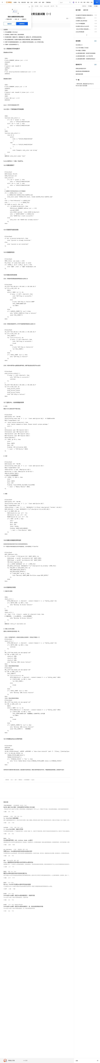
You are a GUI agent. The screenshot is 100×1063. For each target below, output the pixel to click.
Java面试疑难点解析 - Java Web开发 (84, 56)
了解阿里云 (48, 2)
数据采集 (20, 849)
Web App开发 (10, 860)
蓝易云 (5, 838)
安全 (18, 816)
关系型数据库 (26, 779)
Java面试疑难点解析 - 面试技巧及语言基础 (85, 53)
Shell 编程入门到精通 (81, 50)
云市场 (35, 2)
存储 (15, 816)
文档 (81, 2)
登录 (97, 2)
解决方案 (24, 2)
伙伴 (40, 2)
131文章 (25, 1060)
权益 (28, 2)
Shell (12, 779)
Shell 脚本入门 (79, 45)
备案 (84, 2)
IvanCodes (6, 816)
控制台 (88, 2)
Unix (21, 816)
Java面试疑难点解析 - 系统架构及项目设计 (85, 58)
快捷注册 (9, 23)
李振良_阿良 (11, 1060)
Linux (21, 827)
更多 (95, 41)
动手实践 (31, 6)
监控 (16, 779)
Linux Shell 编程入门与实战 (82, 47)
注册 (91, 2)
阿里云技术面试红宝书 (81, 68)
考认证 (41, 6)
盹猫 (4, 860)
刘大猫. (5, 893)
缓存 (15, 860)
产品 (19, 2)
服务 (43, 2)
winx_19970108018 (8, 849)
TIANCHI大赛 (46, 6)
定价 (32, 2)
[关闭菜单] (2, 2)
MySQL (32, 779)
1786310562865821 (8, 805)
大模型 (15, 2)
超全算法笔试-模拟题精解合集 (82, 71)
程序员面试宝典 (79, 74)
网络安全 (20, 779)
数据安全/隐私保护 (19, 904)
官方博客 (36, 6)
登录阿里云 (22, 23)
